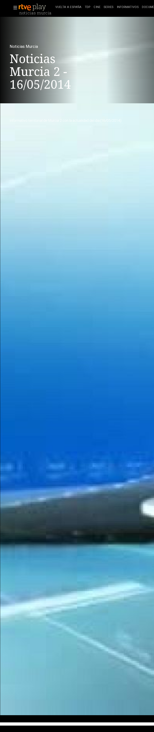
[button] (14, 7)
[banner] (36, 7)
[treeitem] (68, 7)
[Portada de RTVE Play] (32, 7)
